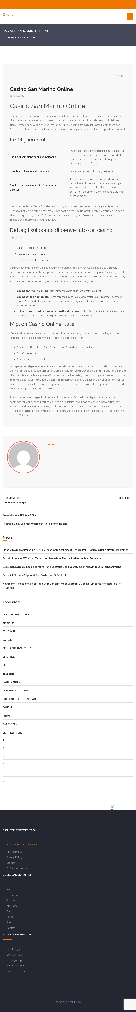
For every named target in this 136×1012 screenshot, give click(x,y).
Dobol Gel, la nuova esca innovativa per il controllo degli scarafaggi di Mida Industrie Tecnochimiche (62, 567)
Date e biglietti (14, 949)
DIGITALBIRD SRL (12, 732)
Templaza (75, 1002)
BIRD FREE (9, 656)
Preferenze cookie (17, 868)
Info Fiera (11, 906)
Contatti (10, 927)
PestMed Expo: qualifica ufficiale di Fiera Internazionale (35, 523)
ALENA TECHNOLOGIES (16, 614)
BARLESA (8, 639)
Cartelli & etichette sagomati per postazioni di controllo (35, 575)
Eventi (9, 911)
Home (9, 889)
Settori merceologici (18, 965)
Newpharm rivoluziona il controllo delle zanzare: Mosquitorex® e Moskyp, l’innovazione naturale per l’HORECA (62, 586)
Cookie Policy (14, 851)
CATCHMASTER (11, 682)
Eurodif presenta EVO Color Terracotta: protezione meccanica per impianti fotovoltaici (53, 558)
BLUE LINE (8, 673)
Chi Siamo (12, 895)
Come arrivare (14, 954)
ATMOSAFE (9, 631)
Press (9, 922)
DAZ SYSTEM (10, 724)
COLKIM (7, 707)
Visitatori (11, 900)
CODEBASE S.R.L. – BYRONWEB (20, 699)
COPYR (7, 716)
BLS (5, 665)
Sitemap (11, 862)
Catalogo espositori (17, 960)
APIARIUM (8, 623)
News (9, 917)
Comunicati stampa (17, 971)
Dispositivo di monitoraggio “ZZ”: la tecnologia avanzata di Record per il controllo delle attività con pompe (65, 550)
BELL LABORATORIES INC (17, 648)
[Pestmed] (9, 15)
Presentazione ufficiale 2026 (19, 515)
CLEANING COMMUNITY (16, 690)
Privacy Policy (14, 857)
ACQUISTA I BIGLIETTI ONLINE (20, 844)
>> (4, 781)
